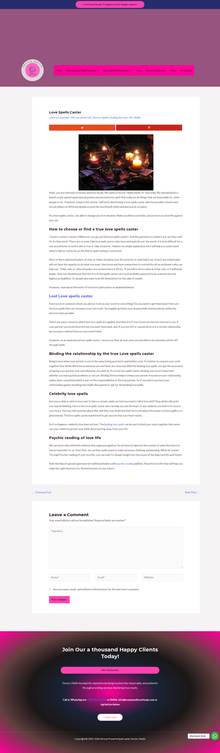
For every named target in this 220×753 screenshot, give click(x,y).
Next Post (192, 492)
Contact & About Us (155, 70)
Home (59, 70)
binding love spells (114, 424)
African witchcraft (81, 117)
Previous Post (41, 492)
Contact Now (110, 717)
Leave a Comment (59, 117)
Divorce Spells (100, 117)
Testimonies (186, 70)
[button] (110, 4)
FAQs (172, 70)
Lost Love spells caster (71, 296)
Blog (138, 70)
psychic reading (125, 463)
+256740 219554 (97, 699)
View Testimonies (110, 670)
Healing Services (118, 117)
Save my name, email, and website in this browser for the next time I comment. (96, 589)
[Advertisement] (110, 33)
